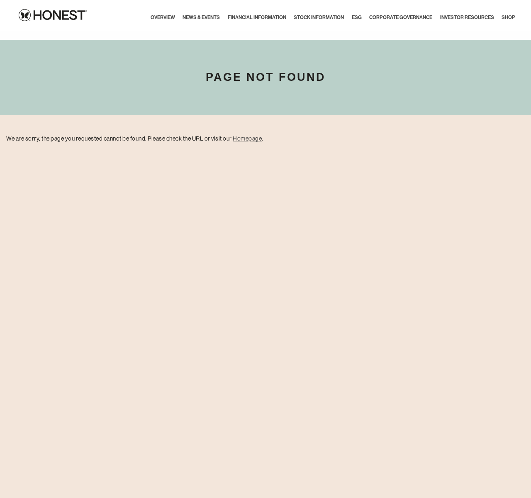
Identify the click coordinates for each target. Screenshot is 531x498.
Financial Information (257, 17)
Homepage (247, 138)
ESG (357, 17)
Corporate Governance (400, 17)
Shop (508, 17)
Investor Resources (467, 17)
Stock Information (319, 17)
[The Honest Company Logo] (47, 13)
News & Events (201, 17)
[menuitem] (162, 17)
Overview (163, 17)
